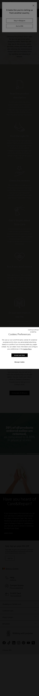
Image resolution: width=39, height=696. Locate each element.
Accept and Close (19, 355)
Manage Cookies (19, 362)
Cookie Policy (27, 349)
